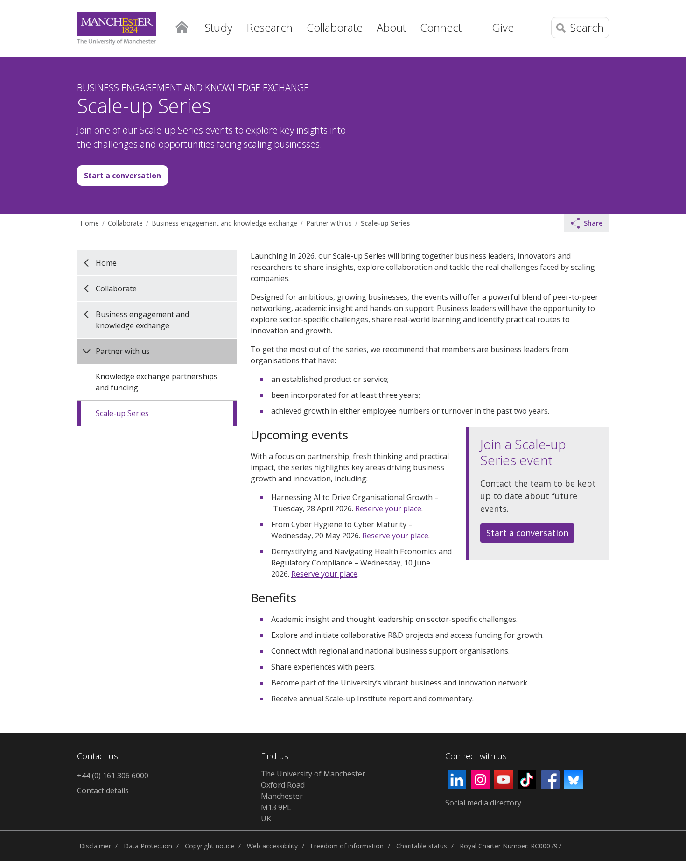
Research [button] (269, 27)
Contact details (103, 790)
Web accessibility (272, 845)
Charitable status (421, 845)
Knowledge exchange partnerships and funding (156, 382)
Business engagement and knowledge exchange (224, 223)
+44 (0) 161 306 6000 (112, 775)
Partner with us (329, 223)
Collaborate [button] (335, 27)
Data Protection (148, 845)
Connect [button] (441, 27)
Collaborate (125, 223)
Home (181, 26)
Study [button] (218, 27)
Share (593, 223)
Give (503, 27)
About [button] (391, 27)
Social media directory (483, 802)
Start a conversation (122, 175)
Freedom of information (347, 845)
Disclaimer (95, 845)
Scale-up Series (385, 223)
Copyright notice (209, 845)
